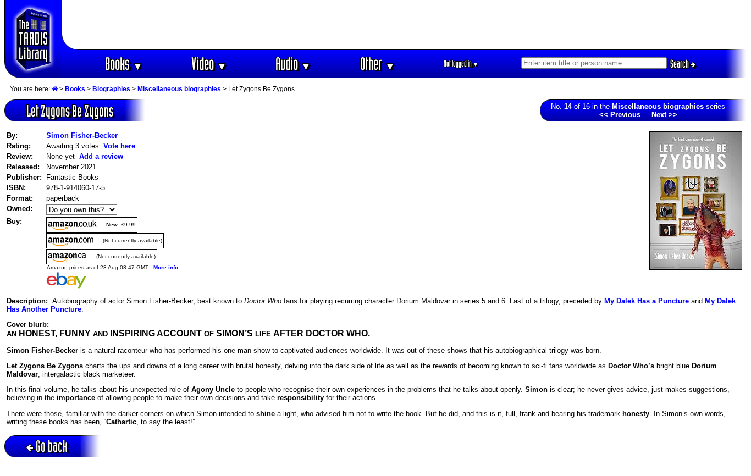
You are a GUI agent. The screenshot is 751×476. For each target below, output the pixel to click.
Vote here (119, 146)
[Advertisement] (405, 24)
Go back (52, 446)
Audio (293, 63)
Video (209, 63)
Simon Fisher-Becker (82, 135)
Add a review (101, 156)
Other (377, 63)
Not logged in (461, 63)
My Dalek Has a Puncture (646, 301)
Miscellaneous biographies (179, 89)
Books (124, 63)
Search (680, 64)
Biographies (111, 89)
